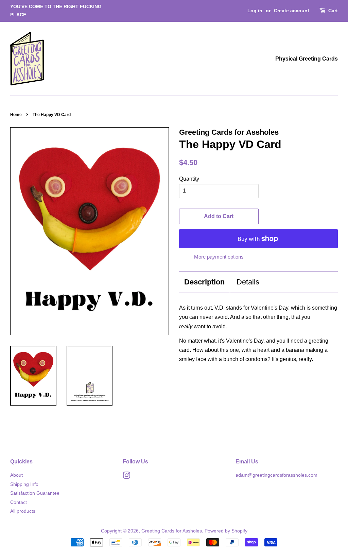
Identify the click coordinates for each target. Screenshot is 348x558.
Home (16, 114)
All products (22, 511)
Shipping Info (24, 484)
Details (248, 282)
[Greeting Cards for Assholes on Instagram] (126, 476)
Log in (254, 10)
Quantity (189, 179)
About (16, 475)
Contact (18, 502)
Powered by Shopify (226, 531)
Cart (333, 10)
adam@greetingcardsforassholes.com (276, 475)
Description (204, 282)
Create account (291, 10)
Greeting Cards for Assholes (171, 531)
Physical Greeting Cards (306, 59)
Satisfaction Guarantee (34, 493)
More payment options (219, 257)
